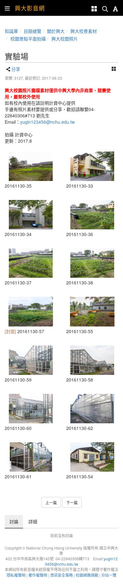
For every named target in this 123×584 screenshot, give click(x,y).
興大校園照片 (64, 38)
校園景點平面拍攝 (28, 38)
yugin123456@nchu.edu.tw (47, 122)
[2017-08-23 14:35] (31, 166)
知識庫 (11, 31)
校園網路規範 (87, 575)
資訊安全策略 (61, 575)
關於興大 (56, 31)
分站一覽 (108, 575)
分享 (15, 69)
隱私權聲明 (16, 575)
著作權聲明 (37, 575)
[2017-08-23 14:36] (92, 263)
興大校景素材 (83, 31)
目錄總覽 (32, 31)
